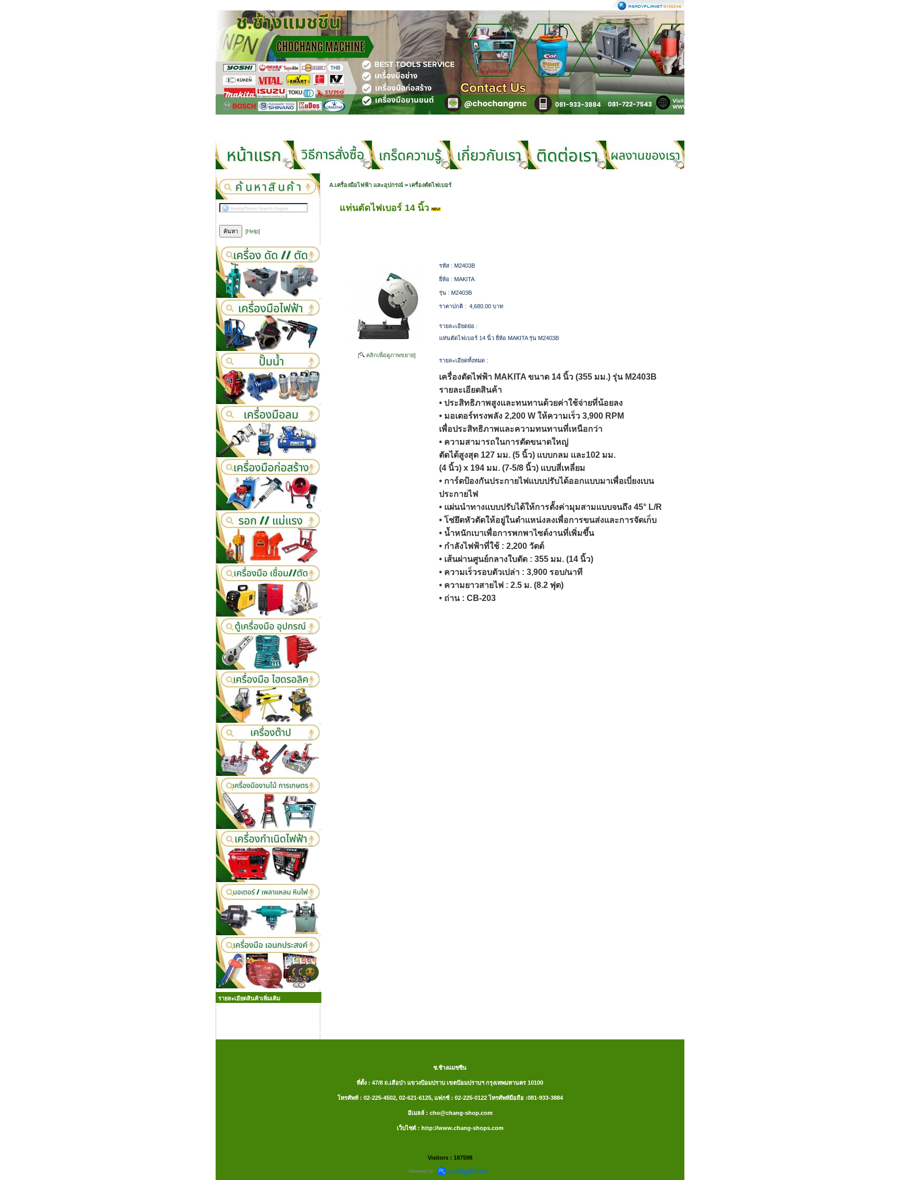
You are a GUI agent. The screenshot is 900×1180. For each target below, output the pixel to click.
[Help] (252, 231)
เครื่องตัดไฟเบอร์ (430, 185)
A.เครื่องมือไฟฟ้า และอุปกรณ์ (366, 185)
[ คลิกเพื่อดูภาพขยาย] (387, 355)
